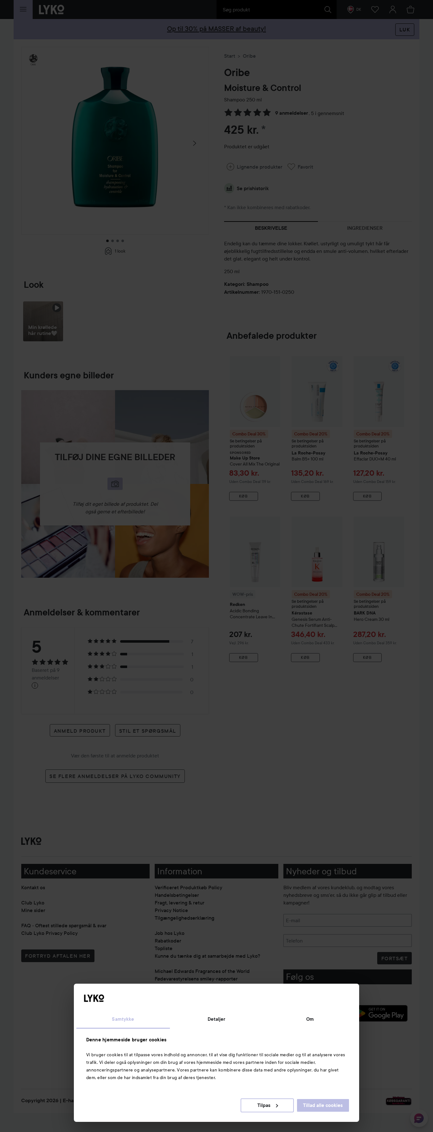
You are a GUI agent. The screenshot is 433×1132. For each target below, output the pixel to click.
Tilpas (263, 1105)
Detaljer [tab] (217, 1019)
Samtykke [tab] (123, 1019)
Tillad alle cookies (323, 1105)
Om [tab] (310, 1019)
